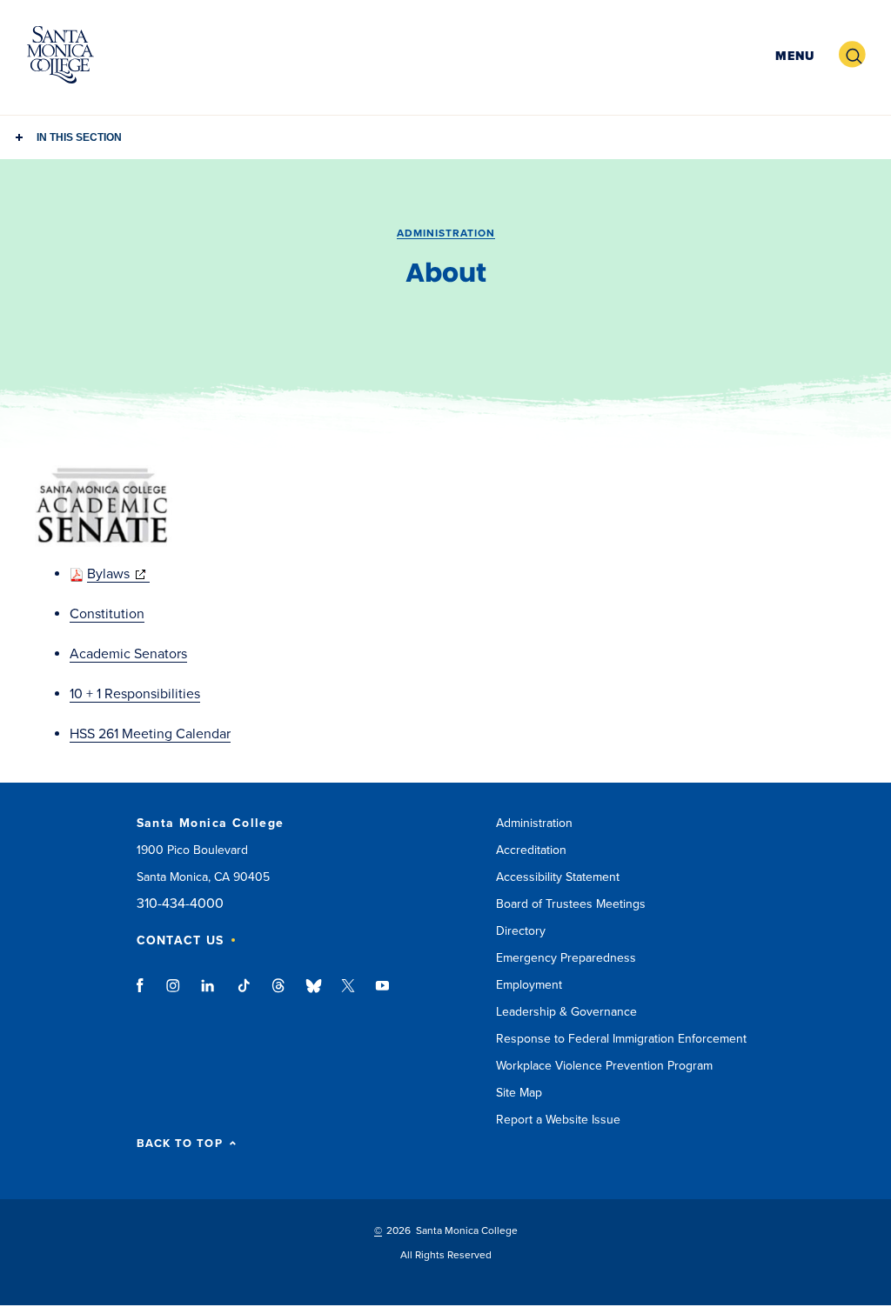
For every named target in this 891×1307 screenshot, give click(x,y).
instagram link (174, 994)
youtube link (382, 994)
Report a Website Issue (558, 1119)
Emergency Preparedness (566, 957)
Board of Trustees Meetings (571, 904)
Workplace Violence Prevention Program (604, 1065)
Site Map (519, 1092)
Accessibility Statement (558, 877)
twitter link (348, 994)
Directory (521, 931)
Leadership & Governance (566, 1011)
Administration (446, 233)
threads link (279, 994)
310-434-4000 (180, 904)
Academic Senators (128, 654)
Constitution (107, 614)
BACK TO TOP (180, 1143)
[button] (793, 55)
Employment (529, 984)
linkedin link (208, 994)
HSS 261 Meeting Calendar (150, 734)
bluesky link (314, 994)
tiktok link (243, 994)
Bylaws (118, 574)
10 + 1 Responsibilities (135, 694)
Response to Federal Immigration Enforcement (621, 1038)
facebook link (145, 994)
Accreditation (531, 850)
